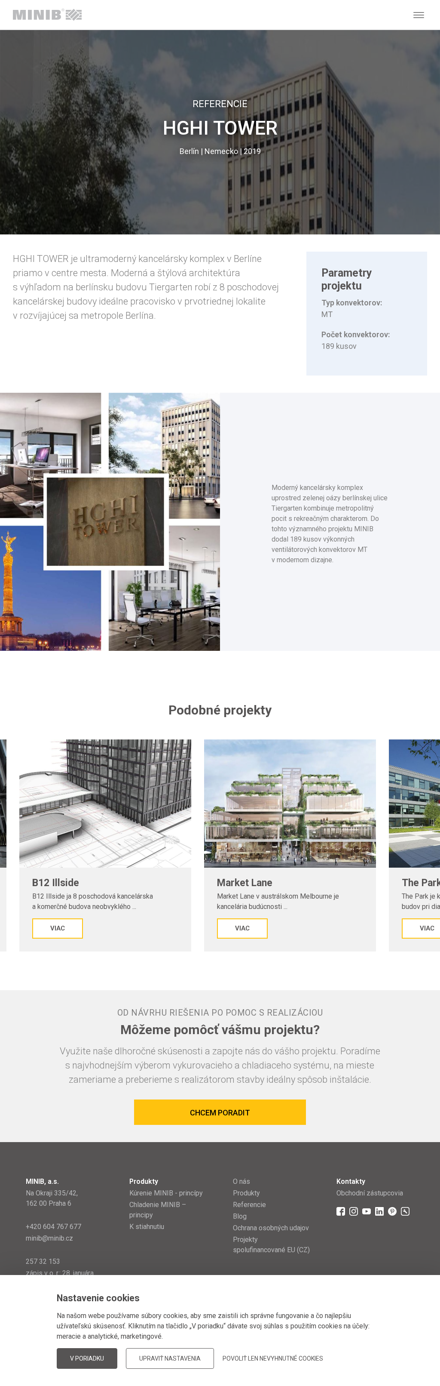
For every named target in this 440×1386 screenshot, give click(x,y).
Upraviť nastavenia (170, 1358)
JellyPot (400, 1338)
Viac (57, 928)
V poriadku (87, 1358)
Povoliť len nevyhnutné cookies (273, 1358)
